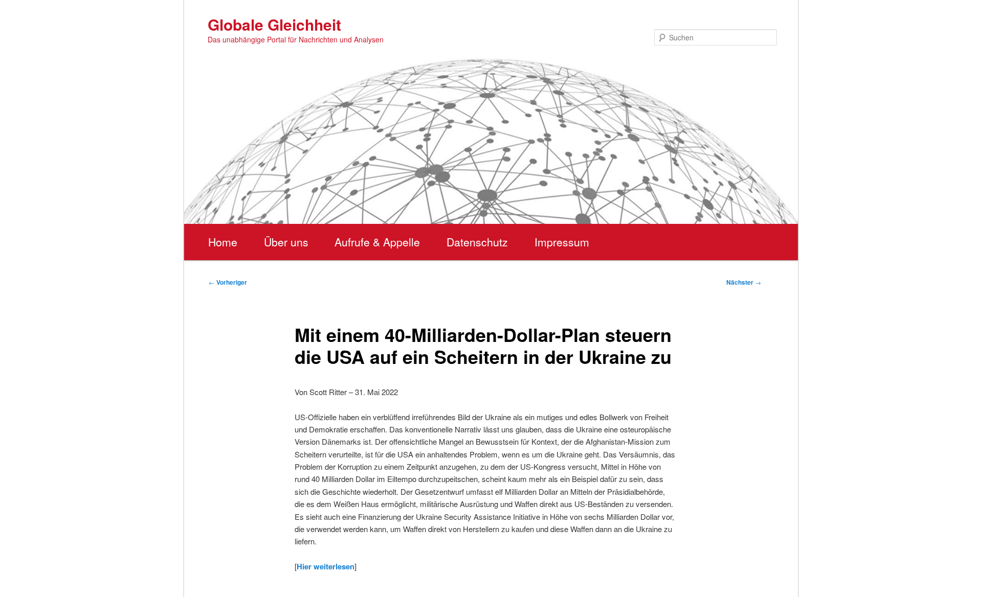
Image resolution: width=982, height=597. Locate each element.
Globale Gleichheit (274, 24)
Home (222, 241)
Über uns (286, 241)
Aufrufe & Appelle (377, 241)
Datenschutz (477, 241)
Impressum (561, 241)
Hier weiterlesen (325, 566)
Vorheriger (228, 282)
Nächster (743, 282)
